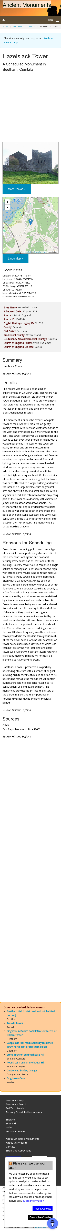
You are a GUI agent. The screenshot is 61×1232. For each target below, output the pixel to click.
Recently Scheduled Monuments (24, 1112)
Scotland (11, 1123)
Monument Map (15, 1100)
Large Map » (15, 258)
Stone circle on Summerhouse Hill (25, 1054)
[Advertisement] (30, 107)
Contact (10, 1146)
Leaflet (28, 252)
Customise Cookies (40, 1217)
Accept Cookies (42, 1208)
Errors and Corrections (18, 1150)
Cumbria (30, 26)
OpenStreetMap (40, 252)
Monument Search (16, 1104)
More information (33, 1200)
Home (5, 26)
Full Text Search (15, 1108)
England (17, 26)
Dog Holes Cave (16, 1078)
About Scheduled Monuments (22, 1138)
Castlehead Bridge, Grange (22, 1070)
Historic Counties (15, 1131)
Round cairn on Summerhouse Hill (25, 1062)
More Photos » (16, 189)
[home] (23, 20)
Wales (9, 1127)
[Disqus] (30, 857)
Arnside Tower (15, 1023)
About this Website (16, 1142)
